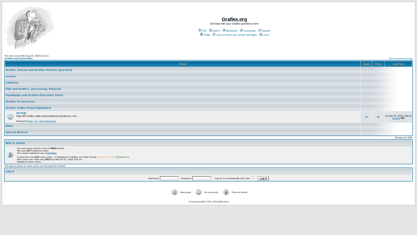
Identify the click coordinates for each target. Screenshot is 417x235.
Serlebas (52, 153)
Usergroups (249, 30)
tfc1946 (396, 118)
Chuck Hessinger (47, 121)
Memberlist (231, 30)
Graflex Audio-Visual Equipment (28, 107)
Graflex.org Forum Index (19, 58)
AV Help (21, 113)
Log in (266, 35)
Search (216, 30)
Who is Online (15, 143)
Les (36, 121)
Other (9, 126)
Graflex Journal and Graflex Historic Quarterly (38, 70)
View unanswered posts (400, 58)
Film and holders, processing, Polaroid (33, 89)
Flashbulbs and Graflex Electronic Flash (34, 95)
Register (266, 30)
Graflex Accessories (20, 101)
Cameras (11, 82)
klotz (30, 121)
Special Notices (16, 132)
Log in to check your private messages (236, 35)
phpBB (202, 201)
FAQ (204, 30)
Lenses (10, 76)
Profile (207, 35)
